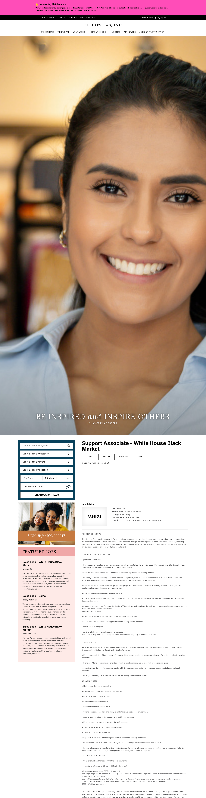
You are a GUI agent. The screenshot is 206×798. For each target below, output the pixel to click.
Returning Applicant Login (82, 18)
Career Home (47, 32)
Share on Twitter (159, 18)
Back (140, 457)
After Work (130, 32)
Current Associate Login (52, 18)
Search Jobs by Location (35, 470)
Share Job (123, 457)
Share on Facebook (156, 18)
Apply (89, 457)
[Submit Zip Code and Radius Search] (68, 478)
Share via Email (165, 18)
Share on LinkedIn (162, 18)
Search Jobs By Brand (34, 461)
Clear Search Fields (47, 495)
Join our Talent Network (152, 32)
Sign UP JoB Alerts (47, 536)
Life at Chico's (98, 32)
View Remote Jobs (33, 486)
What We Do (79, 32)
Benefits (115, 32)
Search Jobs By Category (36, 453)
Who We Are (63, 32)
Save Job (106, 457)
